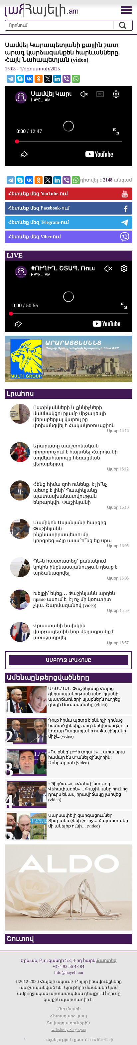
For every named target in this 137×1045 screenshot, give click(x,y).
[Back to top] (125, 1033)
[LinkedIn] (57, 79)
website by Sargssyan (69, 1029)
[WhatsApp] (76, 79)
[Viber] (66, 79)
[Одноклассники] (39, 79)
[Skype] (20, 79)
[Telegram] (11, 79)
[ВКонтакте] (29, 79)
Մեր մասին (69, 1009)
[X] (48, 79)
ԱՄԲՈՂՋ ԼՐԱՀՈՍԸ (68, 660)
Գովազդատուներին (68, 1023)
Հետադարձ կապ (68, 1016)
